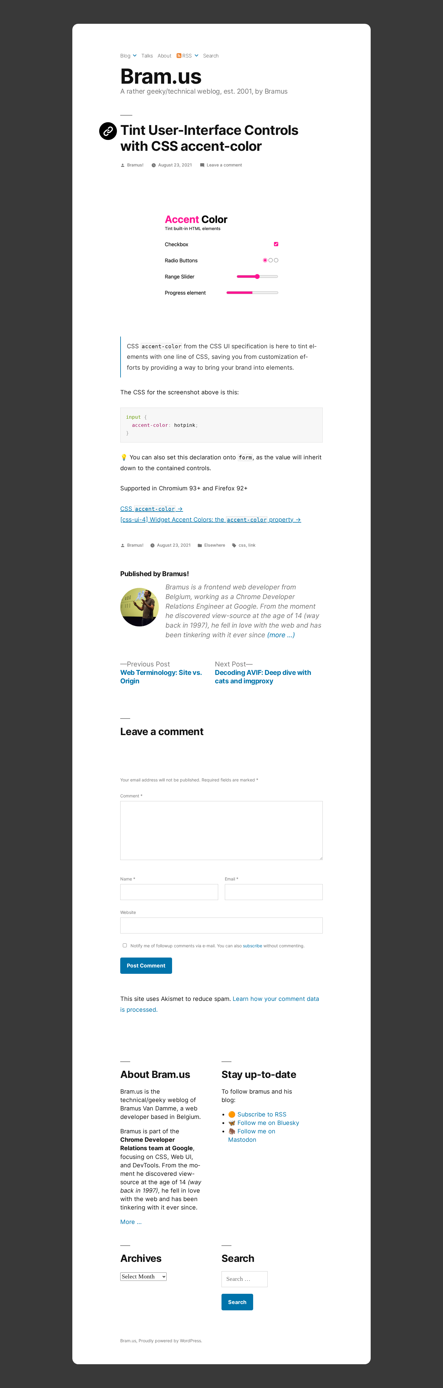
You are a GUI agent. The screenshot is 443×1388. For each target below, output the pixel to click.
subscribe (252, 945)
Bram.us (160, 76)
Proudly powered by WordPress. (170, 1340)
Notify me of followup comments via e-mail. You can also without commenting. (217, 945)
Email (231, 878)
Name (127, 878)
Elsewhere (214, 545)
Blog (125, 56)
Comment (131, 795)
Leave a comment (224, 164)
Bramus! (135, 164)
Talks (147, 56)
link (252, 545)
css (242, 545)
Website (128, 912)
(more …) (281, 635)
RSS (187, 56)
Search (211, 56)
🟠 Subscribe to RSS (257, 1114)
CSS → (151, 508)
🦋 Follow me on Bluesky (263, 1122)
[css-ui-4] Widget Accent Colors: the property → (210, 519)
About (164, 56)
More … (131, 1221)
